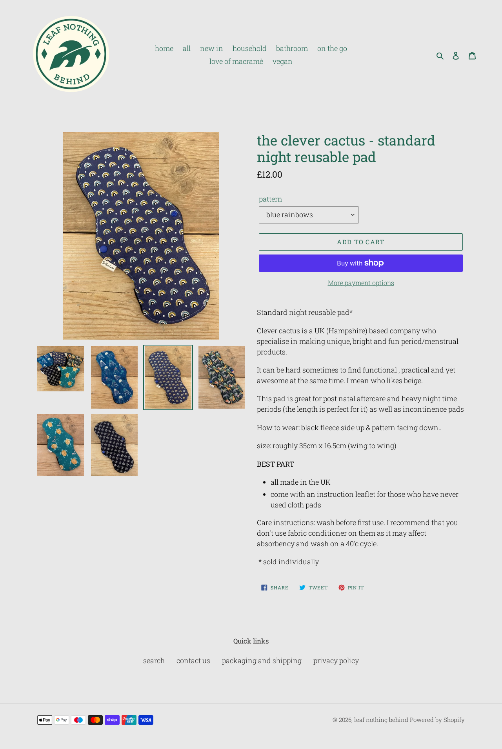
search (154, 660)
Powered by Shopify (437, 720)
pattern (270, 199)
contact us (193, 660)
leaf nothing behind (381, 720)
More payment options (361, 282)
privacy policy (336, 660)
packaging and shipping (262, 660)
